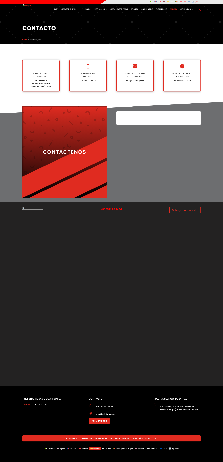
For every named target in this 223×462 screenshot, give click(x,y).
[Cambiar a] (151, 2)
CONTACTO (173, 9)
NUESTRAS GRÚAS (99, 9)
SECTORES (134, 9)
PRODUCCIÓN (86, 9)
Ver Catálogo (99, 420)
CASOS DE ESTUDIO (147, 9)
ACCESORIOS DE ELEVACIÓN (119, 9)
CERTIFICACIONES (185, 9)
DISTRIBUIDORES (161, 9)
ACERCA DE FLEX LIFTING (69, 9)
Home (56, 9)
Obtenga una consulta (185, 210)
